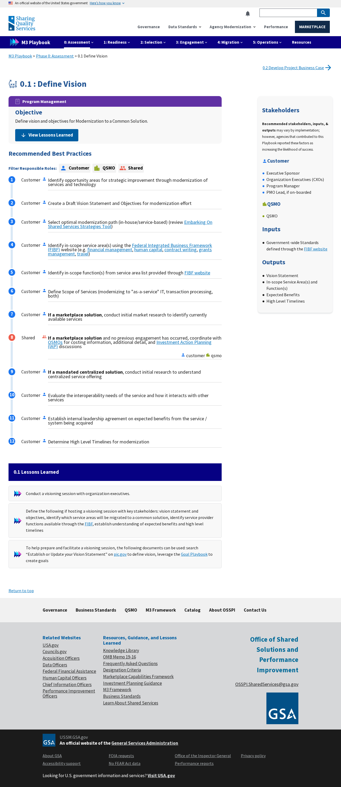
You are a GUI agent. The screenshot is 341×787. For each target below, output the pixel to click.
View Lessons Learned (51, 135)
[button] (249, 13)
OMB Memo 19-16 (119, 657)
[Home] (22, 28)
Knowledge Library (121, 650)
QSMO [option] (109, 168)
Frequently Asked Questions (130, 663)
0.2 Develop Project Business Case (293, 67)
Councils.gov (55, 651)
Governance (55, 610)
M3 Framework (161, 610)
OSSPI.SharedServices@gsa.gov (266, 684)
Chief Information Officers (67, 684)
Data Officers (55, 665)
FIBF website (197, 273)
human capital (148, 249)
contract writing (180, 249)
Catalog (192, 610)
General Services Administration (144, 743)
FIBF (89, 523)
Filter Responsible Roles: (33, 168)
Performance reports (194, 763)
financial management (109, 249)
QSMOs (55, 342)
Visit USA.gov (161, 775)
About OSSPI (222, 610)
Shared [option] (135, 168)
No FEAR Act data (124, 763)
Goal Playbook (194, 554)
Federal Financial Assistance (69, 671)
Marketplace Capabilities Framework (138, 676)
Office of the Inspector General (203, 755)
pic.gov (120, 554)
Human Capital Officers (65, 678)
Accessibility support (62, 763)
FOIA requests (121, 755)
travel (82, 254)
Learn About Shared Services (130, 703)
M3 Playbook (20, 56)
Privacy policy (253, 755)
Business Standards (96, 610)
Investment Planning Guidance (132, 683)
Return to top (21, 590)
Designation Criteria (122, 670)
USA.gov (51, 645)
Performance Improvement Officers (69, 693)
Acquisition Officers (61, 658)
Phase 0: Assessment (55, 56)
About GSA (52, 755)
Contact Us (255, 610)
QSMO (131, 610)
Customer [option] (79, 168)
